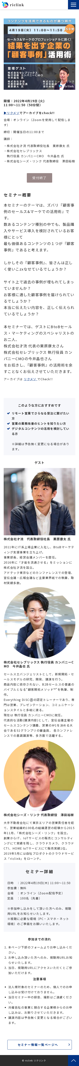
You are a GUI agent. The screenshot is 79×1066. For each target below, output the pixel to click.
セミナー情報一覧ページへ (38, 1044)
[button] (73, 4)
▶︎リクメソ (11, 113)
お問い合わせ (65, 6)
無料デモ (57, 6)
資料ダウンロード (63, 6)
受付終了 (39, 177)
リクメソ (30, 379)
